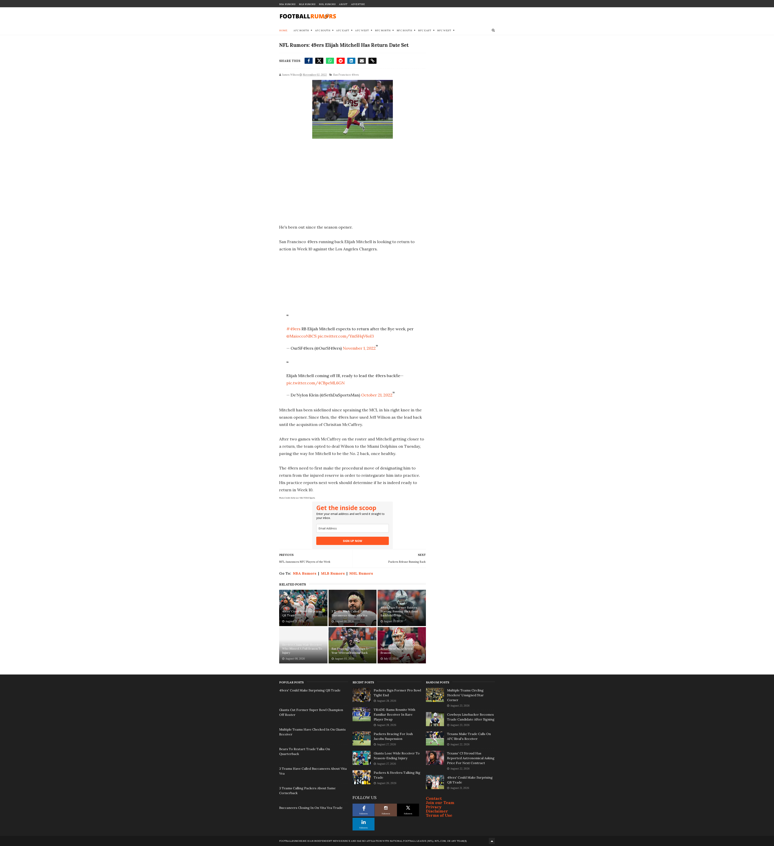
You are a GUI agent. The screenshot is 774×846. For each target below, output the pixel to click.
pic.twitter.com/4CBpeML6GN (315, 382)
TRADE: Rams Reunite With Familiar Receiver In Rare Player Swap (394, 714)
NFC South (404, 30)
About (343, 4)
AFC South (322, 30)
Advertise (358, 4)
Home (283, 30)
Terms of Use (439, 815)
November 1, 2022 (359, 348)
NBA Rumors (287, 4)
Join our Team (440, 802)
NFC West (444, 30)
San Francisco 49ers (346, 74)
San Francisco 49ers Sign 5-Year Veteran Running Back (350, 651)
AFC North (301, 30)
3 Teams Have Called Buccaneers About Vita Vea (349, 613)
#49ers (293, 328)
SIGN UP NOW (352, 541)
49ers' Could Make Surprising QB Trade (302, 613)
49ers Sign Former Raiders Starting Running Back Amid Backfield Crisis (399, 611)
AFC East (342, 30)
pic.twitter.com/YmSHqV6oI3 (346, 336)
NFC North (383, 30)
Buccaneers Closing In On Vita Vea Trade (310, 808)
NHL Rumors (327, 4)
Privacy (434, 806)
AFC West (362, 30)
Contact (434, 798)
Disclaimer (437, 811)
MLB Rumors (307, 4)
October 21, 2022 (376, 394)
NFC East (424, 30)
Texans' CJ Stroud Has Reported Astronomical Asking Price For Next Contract (470, 758)
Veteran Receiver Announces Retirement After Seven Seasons (400, 649)
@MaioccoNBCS (301, 336)
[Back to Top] (492, 841)
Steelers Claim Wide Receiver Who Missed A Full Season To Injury (302, 649)
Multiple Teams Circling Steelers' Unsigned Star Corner (465, 695)
